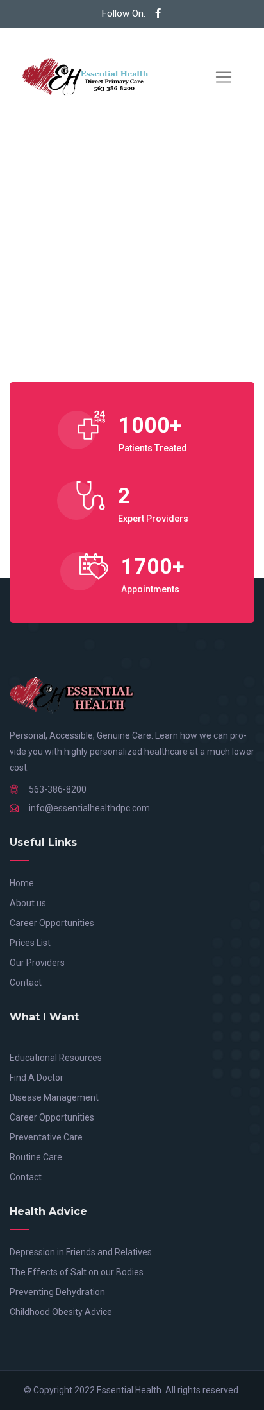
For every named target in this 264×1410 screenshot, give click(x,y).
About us (28, 903)
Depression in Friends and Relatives (81, 1252)
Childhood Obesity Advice (61, 1312)
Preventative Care (46, 1137)
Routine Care (36, 1157)
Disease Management (54, 1097)
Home (22, 883)
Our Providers (37, 963)
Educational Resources (56, 1058)
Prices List (30, 943)
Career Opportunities (52, 923)
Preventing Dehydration (57, 1292)
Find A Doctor (36, 1077)
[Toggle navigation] (224, 77)
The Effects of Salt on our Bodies (77, 1272)
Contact (26, 982)
